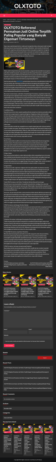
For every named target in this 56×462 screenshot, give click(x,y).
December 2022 (8, 408)
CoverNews (32, 459)
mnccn (6, 42)
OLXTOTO (27, 5)
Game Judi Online (7, 24)
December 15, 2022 (13, 42)
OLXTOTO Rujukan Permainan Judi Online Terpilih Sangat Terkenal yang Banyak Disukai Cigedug (44, 291)
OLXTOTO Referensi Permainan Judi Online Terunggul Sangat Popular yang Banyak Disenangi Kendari (11, 291)
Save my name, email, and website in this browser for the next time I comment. (25, 341)
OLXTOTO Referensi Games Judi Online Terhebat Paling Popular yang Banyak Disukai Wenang (15, 264)
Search (5, 352)
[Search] (51, 15)
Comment (7, 310)
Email (30, 329)
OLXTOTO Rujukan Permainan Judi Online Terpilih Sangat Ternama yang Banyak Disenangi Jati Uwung (27, 291)
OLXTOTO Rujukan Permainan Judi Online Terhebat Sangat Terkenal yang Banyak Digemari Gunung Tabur (27, 389)
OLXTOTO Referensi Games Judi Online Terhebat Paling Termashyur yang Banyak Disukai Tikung (27, 383)
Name (6, 329)
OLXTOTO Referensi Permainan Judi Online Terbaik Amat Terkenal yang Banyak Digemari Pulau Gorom (40, 264)
